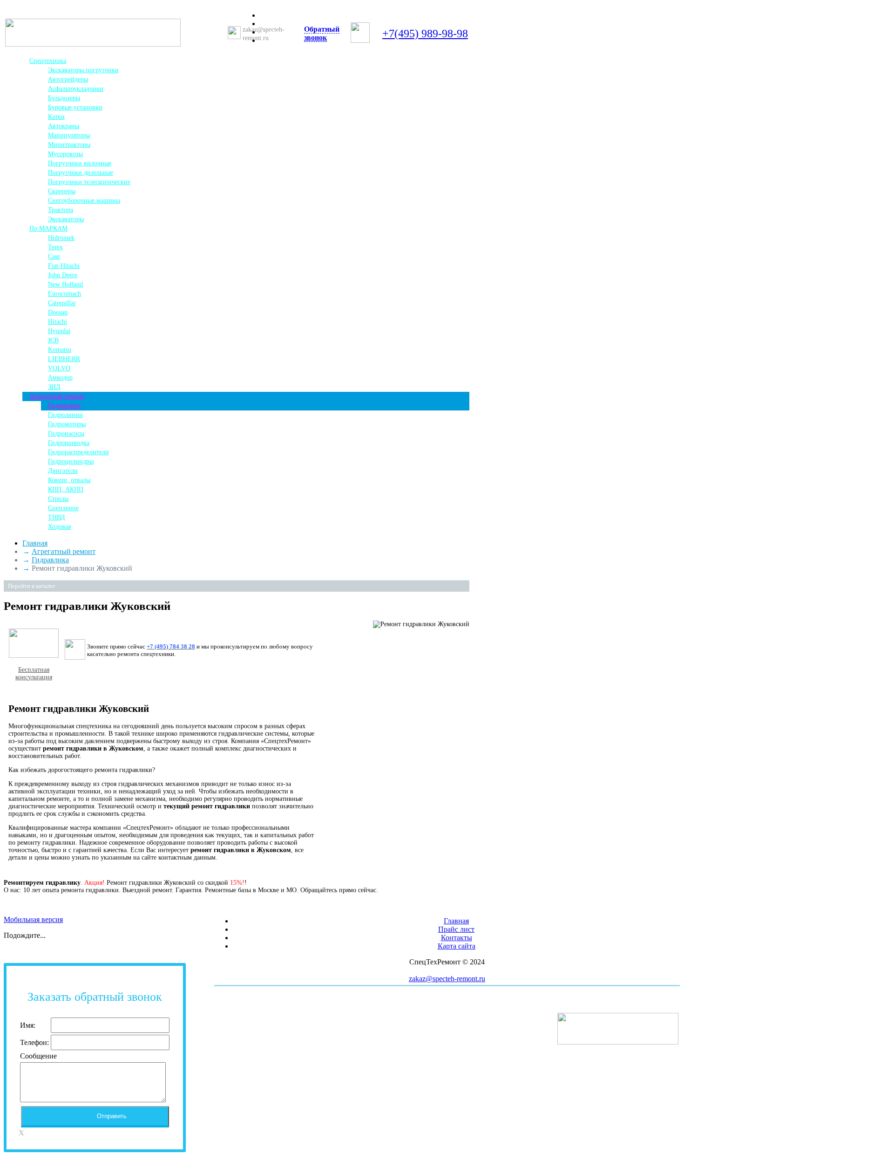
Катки (56, 116)
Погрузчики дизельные (80, 172)
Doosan (58, 312)
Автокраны (63, 126)
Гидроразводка (68, 442)
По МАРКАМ (48, 228)
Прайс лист (285, 23)
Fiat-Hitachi (64, 265)
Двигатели (63, 470)
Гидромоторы (67, 424)
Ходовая (59, 526)
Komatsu (59, 349)
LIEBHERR (64, 358)
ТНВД (56, 517)
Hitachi (57, 321)
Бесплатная (33, 669)
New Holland (65, 284)
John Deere (62, 275)
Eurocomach (64, 293)
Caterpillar (62, 303)
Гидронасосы (66, 433)
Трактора (60, 209)
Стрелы (58, 498)
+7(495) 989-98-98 (425, 33)
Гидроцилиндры (71, 461)
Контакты (282, 40)
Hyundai (59, 331)
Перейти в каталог (31, 585)
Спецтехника (47, 60)
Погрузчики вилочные (79, 163)
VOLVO (59, 368)
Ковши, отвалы (69, 480)
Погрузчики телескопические (89, 181)
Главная (280, 15)
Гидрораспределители (78, 452)
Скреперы (61, 191)
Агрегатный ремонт (57, 396)
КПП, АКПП (65, 489)
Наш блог (282, 32)
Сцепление (63, 508)
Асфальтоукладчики (75, 88)
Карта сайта (456, 946)
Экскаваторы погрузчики (83, 70)
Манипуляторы (69, 135)
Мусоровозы (65, 153)
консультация (33, 677)
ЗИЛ (54, 386)
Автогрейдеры (68, 79)
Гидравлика (64, 405)
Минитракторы (69, 144)
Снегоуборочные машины (84, 200)
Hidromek (61, 237)
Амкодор (60, 377)
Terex (55, 247)
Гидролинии (65, 414)
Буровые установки (75, 107)
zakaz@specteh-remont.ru (447, 979)
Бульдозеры (64, 98)
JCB (53, 340)
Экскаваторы (66, 219)
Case (54, 256)
